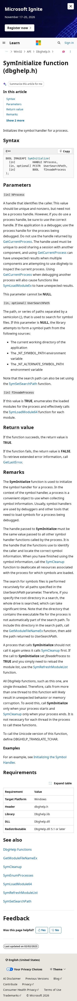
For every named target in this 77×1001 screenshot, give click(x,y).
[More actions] (70, 51)
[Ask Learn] (63, 51)
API (29, 51)
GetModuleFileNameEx (26, 631)
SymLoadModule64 (23, 412)
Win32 (18, 51)
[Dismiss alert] (71, 6)
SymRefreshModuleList (50, 667)
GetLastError (12, 462)
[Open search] (59, 42)
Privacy (26, 984)
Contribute (10, 984)
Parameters (14, 104)
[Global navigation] (4, 42)
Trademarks (11, 995)
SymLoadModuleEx (17, 285)
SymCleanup (55, 562)
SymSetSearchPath (23, 384)
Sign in (69, 43)
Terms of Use (52, 990)
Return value (14, 109)
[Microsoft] (38, 42)
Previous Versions (37, 978)
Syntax (10, 99)
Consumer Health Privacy (19, 990)
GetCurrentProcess (17, 241)
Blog (56, 978)
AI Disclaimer (12, 978)
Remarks (12, 114)
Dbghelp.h (43, 51)
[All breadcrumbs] (6, 51)
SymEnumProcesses (18, 875)
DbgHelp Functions (17, 849)
